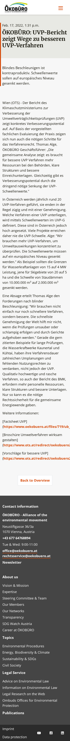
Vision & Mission (15, 585)
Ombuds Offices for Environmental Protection (29, 703)
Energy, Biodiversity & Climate (26, 652)
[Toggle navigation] (60, 8)
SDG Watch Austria (17, 623)
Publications (13, 712)
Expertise (9, 592)
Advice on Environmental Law (25, 681)
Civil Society (11, 665)
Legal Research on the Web (23, 694)
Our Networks (13, 611)
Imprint (8, 729)
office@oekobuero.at (19, 550)
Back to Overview (35, 480)
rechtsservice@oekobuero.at (26, 556)
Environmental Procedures (23, 646)
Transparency (13, 617)
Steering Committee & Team (24, 598)
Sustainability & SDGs (19, 659)
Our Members (13, 604)
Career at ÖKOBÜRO (18, 630)
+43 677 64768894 (16, 538)
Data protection (14, 737)
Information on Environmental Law (29, 687)
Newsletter (11, 562)
